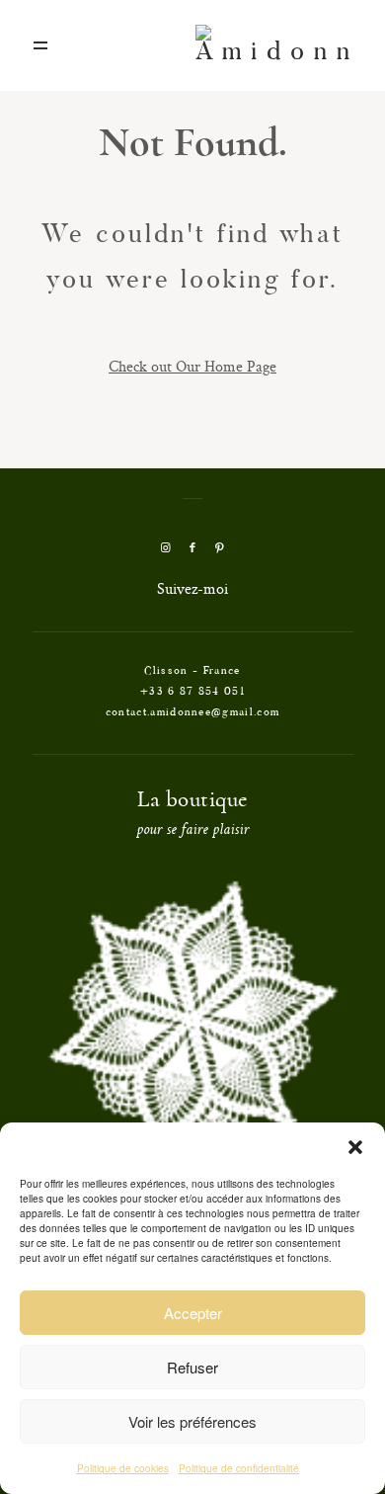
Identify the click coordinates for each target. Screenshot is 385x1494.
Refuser (192, 1367)
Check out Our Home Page (192, 366)
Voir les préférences (192, 1421)
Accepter (193, 1312)
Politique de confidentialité (239, 1468)
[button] (355, 1147)
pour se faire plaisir (192, 831)
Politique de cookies (123, 1468)
